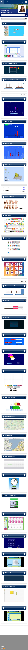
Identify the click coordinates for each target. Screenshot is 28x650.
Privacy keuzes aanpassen (6, 637)
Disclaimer (3, 644)
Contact (2, 642)
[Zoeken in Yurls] (26, 15)
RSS (2, 648)
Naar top (3, 646)
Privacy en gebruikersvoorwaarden (8, 639)
